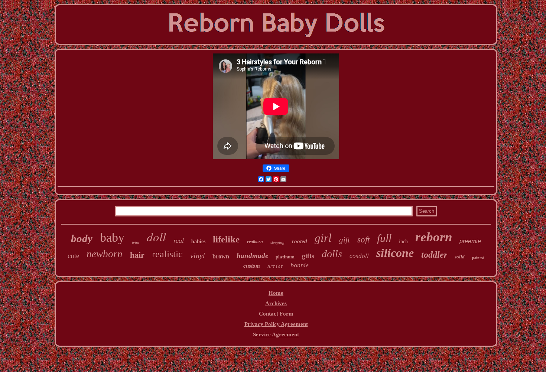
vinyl (197, 255)
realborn (255, 241)
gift (344, 239)
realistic (167, 254)
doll (156, 236)
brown (220, 256)
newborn (105, 254)
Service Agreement (276, 334)
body (81, 238)
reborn (433, 237)
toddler (434, 255)
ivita (135, 242)
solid (460, 257)
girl (323, 237)
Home (276, 293)
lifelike (226, 239)
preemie (470, 241)
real (178, 240)
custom (251, 266)
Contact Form (276, 314)
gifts (308, 256)
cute (73, 256)
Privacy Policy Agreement (276, 324)
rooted (299, 241)
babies (198, 241)
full (384, 238)
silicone (395, 253)
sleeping (277, 242)
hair (137, 255)
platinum (285, 257)
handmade (252, 256)
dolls (332, 254)
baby (112, 237)
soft (363, 239)
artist (275, 266)
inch (403, 241)
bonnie (299, 265)
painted (478, 258)
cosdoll (359, 256)
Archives (276, 303)
